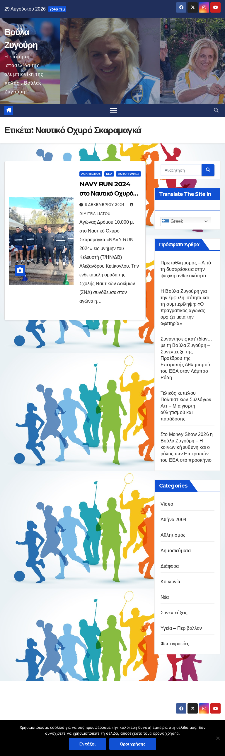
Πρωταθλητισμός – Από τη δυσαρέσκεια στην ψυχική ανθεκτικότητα (186, 269)
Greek (176, 221)
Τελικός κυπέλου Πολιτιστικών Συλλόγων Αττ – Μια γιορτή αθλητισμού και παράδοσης (186, 406)
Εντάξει (87, 743)
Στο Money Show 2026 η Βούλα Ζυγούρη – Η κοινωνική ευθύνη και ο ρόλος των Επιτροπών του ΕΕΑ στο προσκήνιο (187, 447)
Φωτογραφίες (128, 173)
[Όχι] (218, 738)
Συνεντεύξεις (174, 612)
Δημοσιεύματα (176, 550)
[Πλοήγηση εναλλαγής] (113, 110)
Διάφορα (170, 566)
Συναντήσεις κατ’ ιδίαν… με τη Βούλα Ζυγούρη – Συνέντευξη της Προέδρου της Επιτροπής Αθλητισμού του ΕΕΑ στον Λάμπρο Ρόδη (186, 358)
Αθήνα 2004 (173, 519)
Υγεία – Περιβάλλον (181, 628)
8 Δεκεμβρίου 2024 (105, 205)
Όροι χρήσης (133, 743)
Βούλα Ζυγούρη (39, 699)
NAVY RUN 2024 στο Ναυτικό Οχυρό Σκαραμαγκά (106, 193)
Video (167, 504)
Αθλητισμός (90, 173)
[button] (216, 110)
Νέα (109, 173)
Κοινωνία (170, 581)
